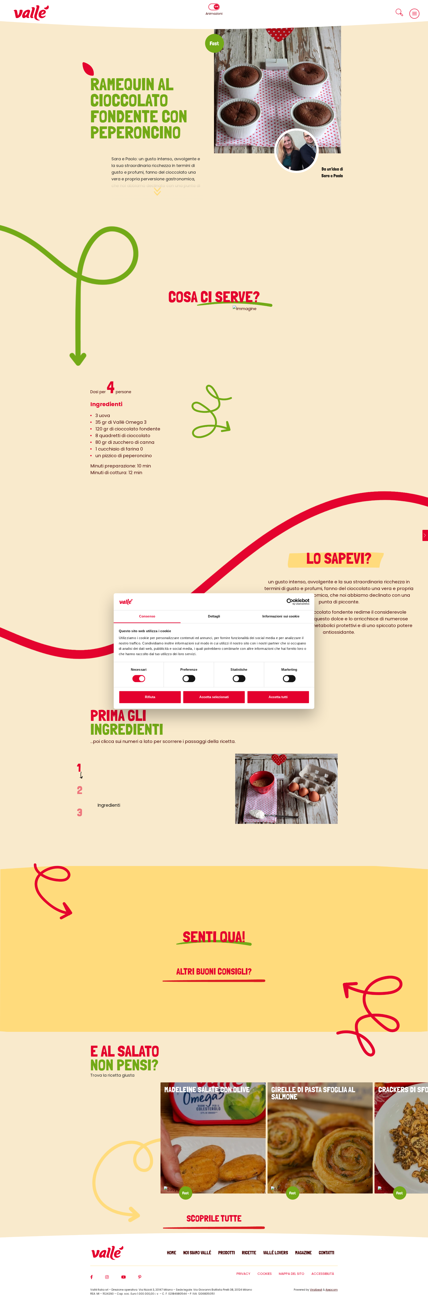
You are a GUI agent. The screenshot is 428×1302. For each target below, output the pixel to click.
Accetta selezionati (214, 697)
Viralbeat (316, 1290)
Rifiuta (150, 697)
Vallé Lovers (275, 1252)
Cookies (264, 1273)
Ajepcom (331, 1290)
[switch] (189, 678)
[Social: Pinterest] (146, 1279)
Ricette (249, 1252)
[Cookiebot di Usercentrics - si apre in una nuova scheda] (289, 601)
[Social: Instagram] (113, 1279)
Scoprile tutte (214, 1218)
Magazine (303, 1252)
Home (171, 1252)
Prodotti (226, 1252)
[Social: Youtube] (129, 1279)
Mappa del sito (291, 1273)
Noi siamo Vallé (197, 1252)
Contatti (326, 1252)
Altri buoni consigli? (214, 971)
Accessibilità (322, 1273)
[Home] (31, 13)
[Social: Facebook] (97, 1279)
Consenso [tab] (147, 616)
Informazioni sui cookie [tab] (280, 616)
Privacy (243, 1273)
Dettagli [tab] (214, 616)
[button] (399, 12)
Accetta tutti (278, 697)
